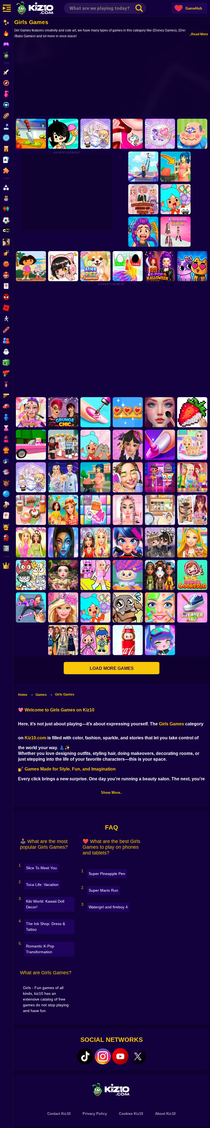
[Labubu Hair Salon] (128, 575)
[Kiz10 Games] (111, 1089)
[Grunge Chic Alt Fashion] (63, 412)
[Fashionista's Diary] (63, 266)
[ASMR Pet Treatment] (95, 266)
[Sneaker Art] (192, 607)
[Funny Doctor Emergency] (192, 134)
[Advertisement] (111, 77)
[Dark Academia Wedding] (63, 477)
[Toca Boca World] (176, 199)
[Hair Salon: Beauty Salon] (128, 445)
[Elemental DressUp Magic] (160, 575)
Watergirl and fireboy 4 (108, 907)
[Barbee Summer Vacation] (63, 510)
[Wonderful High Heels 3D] (143, 167)
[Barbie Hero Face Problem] (31, 412)
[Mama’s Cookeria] (192, 575)
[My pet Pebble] (128, 607)
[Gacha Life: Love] (160, 542)
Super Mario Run (103, 890)
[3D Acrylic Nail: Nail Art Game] (95, 412)
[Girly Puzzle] (95, 510)
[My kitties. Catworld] (192, 266)
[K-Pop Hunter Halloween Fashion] (160, 266)
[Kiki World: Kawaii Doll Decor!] (95, 134)
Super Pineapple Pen (107, 873)
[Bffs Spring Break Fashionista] (31, 542)
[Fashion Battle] (176, 232)
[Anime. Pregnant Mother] (95, 477)
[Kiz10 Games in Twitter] (138, 1056)
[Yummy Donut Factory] (31, 510)
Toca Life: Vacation (42, 884)
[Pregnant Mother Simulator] (176, 167)
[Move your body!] (31, 607)
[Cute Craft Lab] (160, 134)
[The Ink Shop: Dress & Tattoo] (128, 134)
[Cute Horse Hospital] (192, 542)
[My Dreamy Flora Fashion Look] (95, 542)
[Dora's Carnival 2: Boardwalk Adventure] (31, 266)
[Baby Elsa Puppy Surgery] (192, 445)
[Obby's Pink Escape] (95, 575)
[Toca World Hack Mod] (95, 445)
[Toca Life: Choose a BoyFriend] (95, 640)
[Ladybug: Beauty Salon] (128, 542)
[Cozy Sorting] (128, 412)
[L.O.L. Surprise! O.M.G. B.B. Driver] (160, 477)
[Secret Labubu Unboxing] (128, 640)
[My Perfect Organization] (160, 510)
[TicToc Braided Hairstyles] (128, 510)
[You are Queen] (128, 266)
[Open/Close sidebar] (6, 8)
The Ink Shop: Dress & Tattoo (45, 926)
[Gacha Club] (160, 640)
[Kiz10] (44, 9)
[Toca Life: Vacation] (63, 134)
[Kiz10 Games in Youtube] (120, 1056)
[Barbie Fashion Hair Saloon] (63, 607)
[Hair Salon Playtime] (143, 232)
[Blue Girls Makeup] (63, 542)
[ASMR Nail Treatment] (192, 510)
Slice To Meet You (41, 868)
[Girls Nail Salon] (160, 445)
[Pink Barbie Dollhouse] (31, 445)
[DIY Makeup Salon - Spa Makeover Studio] (160, 607)
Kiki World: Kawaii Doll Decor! (45, 904)
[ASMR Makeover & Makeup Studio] (160, 412)
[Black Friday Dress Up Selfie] (143, 199)
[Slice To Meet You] (31, 134)
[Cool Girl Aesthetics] (128, 477)
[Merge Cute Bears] (31, 575)
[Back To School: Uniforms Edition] (63, 640)
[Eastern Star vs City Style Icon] (63, 575)
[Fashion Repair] (192, 477)
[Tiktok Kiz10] (85, 1056)
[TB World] (95, 607)
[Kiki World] (31, 477)
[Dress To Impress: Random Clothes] (63, 445)
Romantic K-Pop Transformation (40, 949)
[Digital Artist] (192, 412)
